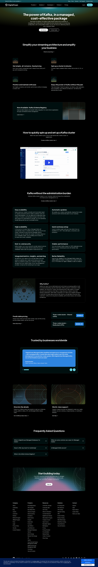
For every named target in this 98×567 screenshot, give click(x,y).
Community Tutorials (47, 505)
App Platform (30, 525)
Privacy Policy (16, 525)
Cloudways (30, 549)
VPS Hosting (60, 509)
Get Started (43, 30)
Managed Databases (32, 529)
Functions (30, 523)
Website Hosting (61, 511)
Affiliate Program (16, 519)
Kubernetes (30, 521)
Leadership (15, 507)
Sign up (90, 5)
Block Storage (31, 534)
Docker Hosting (61, 515)
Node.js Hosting (61, 517)
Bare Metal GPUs (31, 509)
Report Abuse (75, 509)
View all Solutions (61, 525)
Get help (54, 415)
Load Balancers (31, 527)
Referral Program (16, 517)
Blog (69, 1)
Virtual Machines (61, 523)
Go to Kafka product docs (20, 415)
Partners (14, 515)
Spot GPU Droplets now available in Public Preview (17, 1)
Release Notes (46, 534)
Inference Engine (31, 511)
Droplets (29, 519)
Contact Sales (89, 1)
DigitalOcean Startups (47, 515)
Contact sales (54, 30)
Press (14, 521)
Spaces (29, 531)
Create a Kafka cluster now (48, 140)
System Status (75, 511)
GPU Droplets (31, 507)
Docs (72, 1)
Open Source (46, 521)
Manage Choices (88, 564)
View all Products (31, 551)
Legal (14, 523)
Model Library (31, 517)
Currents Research (47, 513)
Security (14, 527)
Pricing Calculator (46, 529)
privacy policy (36, 561)
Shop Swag (45, 538)
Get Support (82, 1)
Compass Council (46, 519)
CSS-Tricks (45, 509)
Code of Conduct (46, 536)
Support (74, 505)
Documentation (46, 531)
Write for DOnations (47, 511)
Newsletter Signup (47, 523)
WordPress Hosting (62, 521)
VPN (58, 513)
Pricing (44, 527)
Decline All (88, 562)
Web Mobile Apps (61, 519)
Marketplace (45, 525)
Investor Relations (17, 529)
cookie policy (67, 562)
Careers (76, 1)
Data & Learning (31, 513)
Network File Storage (32, 536)
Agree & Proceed (88, 560)
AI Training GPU (61, 505)
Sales (73, 507)
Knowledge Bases (32, 505)
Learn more (20, 114)
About (14, 505)
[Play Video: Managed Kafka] (49, 162)
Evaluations (30, 515)
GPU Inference (61, 507)
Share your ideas (76, 513)
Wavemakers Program (47, 517)
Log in (83, 5)
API (28, 538)
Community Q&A (46, 507)
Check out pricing (48, 51)
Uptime (29, 540)
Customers (15, 513)
